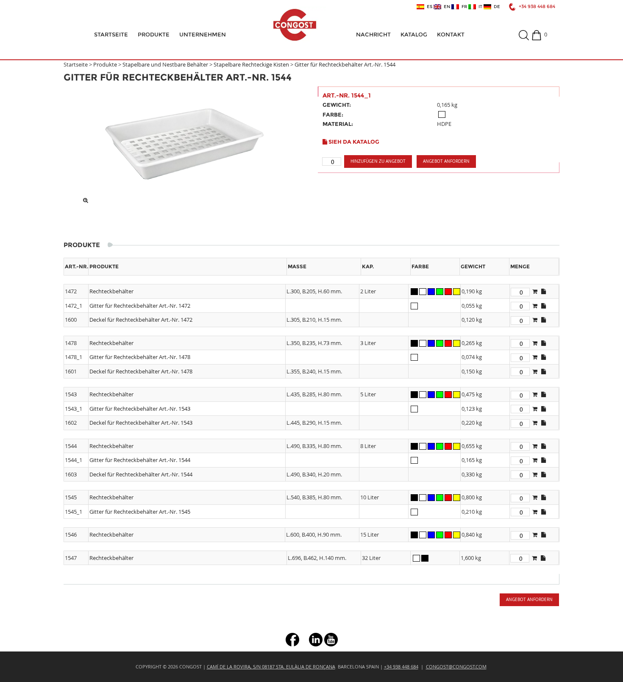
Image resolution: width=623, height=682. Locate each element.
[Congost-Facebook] (292, 639)
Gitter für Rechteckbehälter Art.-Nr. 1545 (139, 511)
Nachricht (373, 34)
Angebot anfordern (446, 161)
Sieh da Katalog (353, 141)
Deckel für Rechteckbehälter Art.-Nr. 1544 (140, 474)
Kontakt (450, 34)
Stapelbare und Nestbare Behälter (165, 64)
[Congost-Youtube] (331, 639)
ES (428, 6)
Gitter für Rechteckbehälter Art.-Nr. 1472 (139, 305)
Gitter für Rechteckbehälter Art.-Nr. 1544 (345, 64)
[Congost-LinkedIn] (316, 639)
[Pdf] (543, 291)
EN (445, 6)
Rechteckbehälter (111, 291)
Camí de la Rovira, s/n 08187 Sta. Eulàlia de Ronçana (271, 666)
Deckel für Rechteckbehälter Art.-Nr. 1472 (140, 319)
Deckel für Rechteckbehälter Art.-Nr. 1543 (140, 422)
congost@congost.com (456, 666)
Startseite (111, 34)
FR (463, 6)
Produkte (154, 34)
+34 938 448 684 (537, 6)
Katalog (413, 34)
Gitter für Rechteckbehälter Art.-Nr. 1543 (139, 408)
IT (479, 6)
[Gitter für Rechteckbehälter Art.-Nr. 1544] (184, 143)
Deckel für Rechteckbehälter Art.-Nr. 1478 (140, 371)
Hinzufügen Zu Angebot (378, 161)
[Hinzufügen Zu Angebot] (534, 291)
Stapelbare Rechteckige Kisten (252, 64)
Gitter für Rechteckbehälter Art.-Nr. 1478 (139, 357)
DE (495, 6)
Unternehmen (202, 34)
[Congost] (294, 24)
